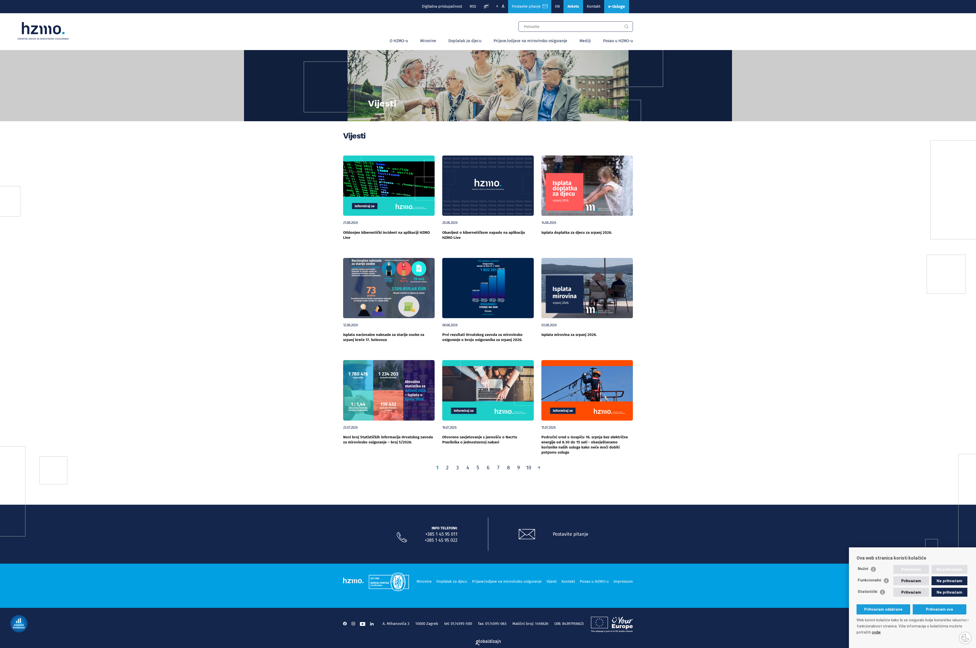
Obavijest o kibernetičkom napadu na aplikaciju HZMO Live (483, 235)
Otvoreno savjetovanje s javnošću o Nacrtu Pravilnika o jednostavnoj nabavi (479, 439)
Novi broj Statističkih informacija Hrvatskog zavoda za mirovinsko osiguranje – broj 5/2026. (388, 439)
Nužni (863, 568)
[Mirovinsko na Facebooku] (345, 624)
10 (528, 468)
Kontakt (593, 6)
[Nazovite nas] (402, 537)
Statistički (867, 591)
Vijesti (551, 581)
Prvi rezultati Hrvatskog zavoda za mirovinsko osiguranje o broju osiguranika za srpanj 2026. (482, 337)
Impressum (623, 581)
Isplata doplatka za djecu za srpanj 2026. (576, 232)
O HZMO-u (399, 40)
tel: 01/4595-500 (458, 623)
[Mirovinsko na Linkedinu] (372, 624)
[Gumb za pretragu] (626, 26)
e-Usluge (616, 6)
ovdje (876, 632)
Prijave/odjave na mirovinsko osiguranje (530, 40)
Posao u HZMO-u (618, 40)
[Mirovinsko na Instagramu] (353, 624)
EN (557, 6)
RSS (473, 6)
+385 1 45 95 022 (441, 540)
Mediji (585, 40)
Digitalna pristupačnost (442, 6)
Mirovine (428, 40)
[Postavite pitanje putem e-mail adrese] (527, 534)
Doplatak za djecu (464, 40)
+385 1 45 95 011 (441, 534)
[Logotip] (43, 31)
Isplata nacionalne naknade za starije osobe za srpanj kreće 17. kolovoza (383, 337)
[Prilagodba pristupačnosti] (486, 6)
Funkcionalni (869, 580)
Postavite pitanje (527, 6)
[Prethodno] (539, 468)
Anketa (573, 6)
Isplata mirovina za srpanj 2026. (569, 334)
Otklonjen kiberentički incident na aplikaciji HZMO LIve (386, 235)
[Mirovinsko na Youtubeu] (362, 624)
